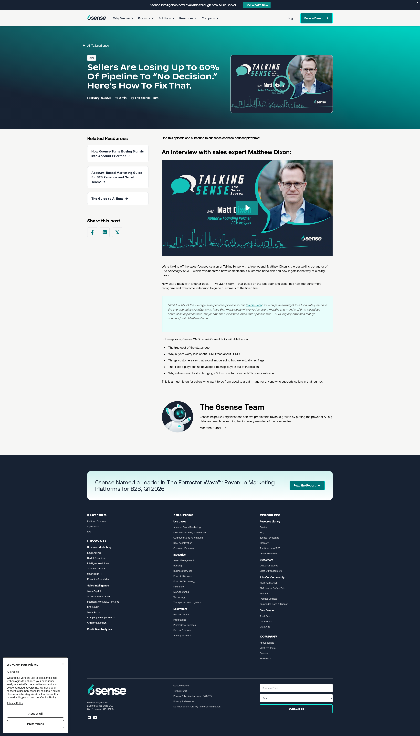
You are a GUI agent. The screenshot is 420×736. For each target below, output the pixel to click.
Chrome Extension (96, 622)
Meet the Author (210, 428)
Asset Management (183, 560)
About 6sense (267, 642)
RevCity (264, 593)
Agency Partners (182, 635)
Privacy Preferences (183, 701)
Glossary (264, 543)
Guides (263, 527)
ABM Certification (269, 553)
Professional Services (184, 625)
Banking (177, 565)
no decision (254, 305)
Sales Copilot (94, 591)
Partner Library (181, 614)
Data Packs (266, 621)
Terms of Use (180, 691)
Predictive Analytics (99, 629)
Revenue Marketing (99, 547)
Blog (262, 532)
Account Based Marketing (187, 527)
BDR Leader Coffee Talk (272, 588)
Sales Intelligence (98, 585)
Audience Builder (96, 568)
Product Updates (268, 598)
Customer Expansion (184, 548)
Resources (186, 18)
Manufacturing (181, 592)
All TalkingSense (98, 45)
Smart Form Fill (95, 574)
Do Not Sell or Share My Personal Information (196, 706)
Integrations (179, 619)
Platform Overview (96, 521)
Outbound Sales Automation (188, 537)
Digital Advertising (96, 558)
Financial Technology (184, 581)
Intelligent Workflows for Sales (103, 601)
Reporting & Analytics (98, 579)
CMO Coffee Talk (268, 583)
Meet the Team (267, 648)
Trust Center (266, 616)
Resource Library (270, 521)
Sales (91, 58)
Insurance (178, 586)
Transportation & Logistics (187, 602)
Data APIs (265, 626)
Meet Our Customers (271, 571)
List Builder (93, 607)
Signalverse (93, 526)
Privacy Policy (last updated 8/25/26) (192, 696)
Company (208, 18)
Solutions (165, 18)
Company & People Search (101, 617)
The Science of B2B (270, 548)
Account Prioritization (98, 596)
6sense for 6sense (269, 537)
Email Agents (94, 553)
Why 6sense (121, 18)
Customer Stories (269, 565)
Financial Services (182, 576)
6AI (89, 531)
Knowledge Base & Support (274, 604)
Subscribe (296, 708)
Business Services (182, 571)
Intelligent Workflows (98, 563)
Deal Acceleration (182, 543)
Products (144, 18)
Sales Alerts (93, 612)
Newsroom (265, 658)
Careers (264, 653)
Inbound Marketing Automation (189, 532)
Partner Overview (182, 630)
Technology (179, 597)
